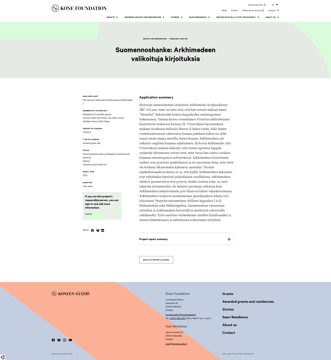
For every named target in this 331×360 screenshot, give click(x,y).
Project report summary (153, 239)
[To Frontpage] (109, 294)
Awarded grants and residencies (143, 17)
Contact (272, 10)
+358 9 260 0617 (177, 318)
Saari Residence (198, 17)
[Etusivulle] (103, 9)
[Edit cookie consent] (2, 357)
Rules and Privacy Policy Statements (238, 353)
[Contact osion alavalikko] (278, 10)
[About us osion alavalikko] (278, 17)
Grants (111, 17)
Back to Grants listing (156, 259)
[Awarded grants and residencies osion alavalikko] (163, 17)
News (224, 10)
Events (234, 10)
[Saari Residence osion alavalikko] (209, 17)
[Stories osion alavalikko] (181, 17)
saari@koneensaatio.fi (176, 343)
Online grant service (253, 10)
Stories (175, 17)
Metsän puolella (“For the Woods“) (236, 17)
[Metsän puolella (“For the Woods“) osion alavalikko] (258, 17)
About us (271, 17)
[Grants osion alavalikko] (117, 17)
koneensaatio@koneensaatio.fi (181, 314)
